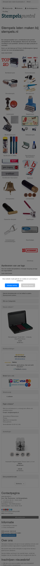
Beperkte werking (28, 285)
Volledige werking (12, 285)
